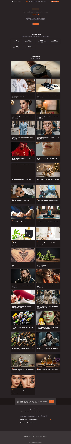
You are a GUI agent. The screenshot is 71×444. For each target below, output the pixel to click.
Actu (29, 1)
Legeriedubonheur (16, 1)
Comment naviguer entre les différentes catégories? (28, 422)
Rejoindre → (51, 401)
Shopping (45, 1)
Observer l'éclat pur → (55, 1)
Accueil (27, 1)
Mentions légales (34, 439)
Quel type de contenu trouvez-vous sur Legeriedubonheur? (30, 411)
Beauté (32, 1)
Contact (38, 439)
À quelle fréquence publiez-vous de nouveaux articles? (29, 419)
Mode (42, 1)
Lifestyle (39, 1)
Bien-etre (35, 1)
